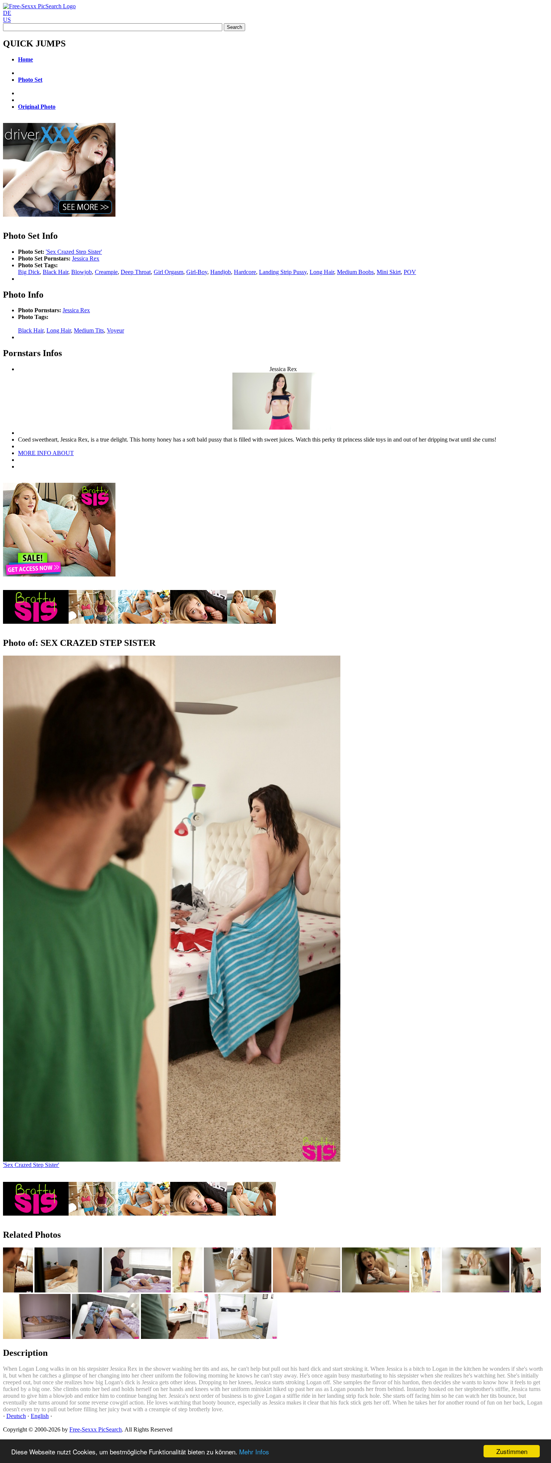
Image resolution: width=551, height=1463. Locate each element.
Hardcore (245, 272)
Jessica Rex (85, 258)
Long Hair (322, 272)
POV (410, 272)
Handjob (220, 272)
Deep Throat (136, 272)
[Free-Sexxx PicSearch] (39, 6)
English (40, 1416)
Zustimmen (511, 1451)
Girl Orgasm (168, 272)
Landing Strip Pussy (283, 272)
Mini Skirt (389, 272)
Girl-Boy (196, 272)
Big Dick (29, 272)
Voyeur (115, 330)
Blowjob (81, 272)
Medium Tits (89, 330)
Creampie (106, 272)
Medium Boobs (355, 272)
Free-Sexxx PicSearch (95, 1429)
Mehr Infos (254, 1451)
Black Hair (55, 272)
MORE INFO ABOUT (46, 453)
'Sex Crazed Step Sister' (74, 252)
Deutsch (16, 1416)
